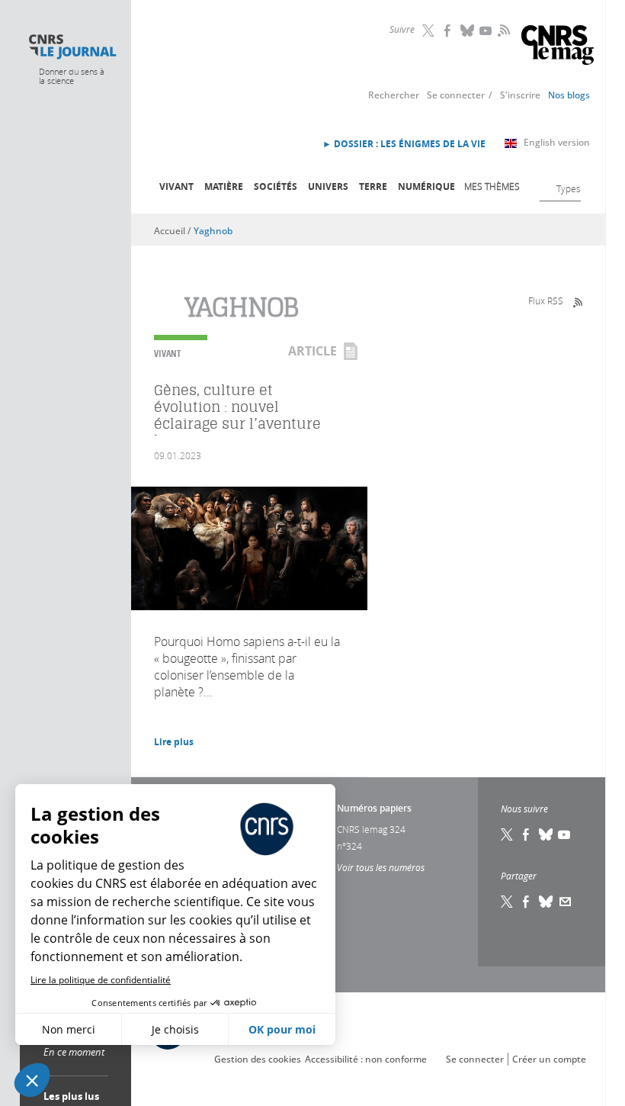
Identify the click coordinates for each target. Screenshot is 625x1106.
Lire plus (174, 741)
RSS (502, 29)
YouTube (487, 30)
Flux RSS (545, 300)
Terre (373, 186)
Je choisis (175, 1029)
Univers (328, 186)
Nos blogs (569, 94)
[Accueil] (72, 46)
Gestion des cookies (257, 1059)
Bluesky (468, 30)
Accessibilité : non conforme (366, 1059)
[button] (32, 1080)
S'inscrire (520, 94)
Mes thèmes (492, 186)
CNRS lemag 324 (371, 829)
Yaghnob (213, 230)
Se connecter (456, 94)
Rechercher (393, 94)
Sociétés (275, 186)
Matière (223, 186)
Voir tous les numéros (381, 867)
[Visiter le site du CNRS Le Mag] (557, 47)
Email (565, 901)
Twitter (430, 30)
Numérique (426, 186)
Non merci (68, 1029)
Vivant (176, 186)
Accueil (169, 230)
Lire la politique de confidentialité (100, 979)
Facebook (449, 30)
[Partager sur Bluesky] (546, 901)
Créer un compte (549, 1059)
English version (557, 142)
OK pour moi (282, 1029)
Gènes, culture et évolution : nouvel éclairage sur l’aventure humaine (237, 415)
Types (568, 188)
